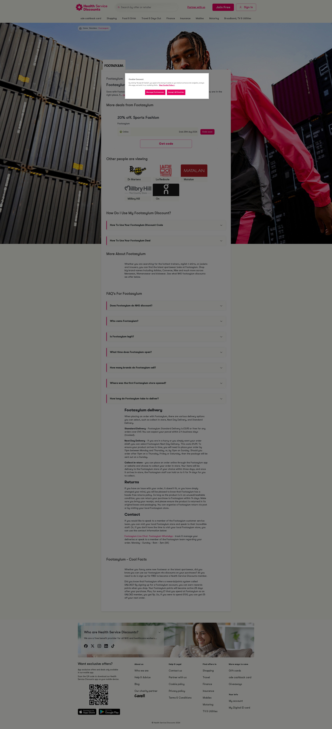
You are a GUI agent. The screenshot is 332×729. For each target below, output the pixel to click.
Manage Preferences (155, 92)
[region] (167, 86)
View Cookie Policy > (167, 85)
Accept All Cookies (176, 92)
